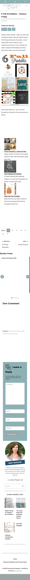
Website (8, 428)
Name (8, 411)
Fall (2, 19)
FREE (12, 19)
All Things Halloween (6, 244)
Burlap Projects (23, 243)
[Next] (28, 277)
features (7, 19)
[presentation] (9, 503)
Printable (4, 20)
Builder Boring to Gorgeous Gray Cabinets (9, 512)
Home (15, 559)
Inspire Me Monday (20, 19)
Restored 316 (18, 571)
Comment (10, 384)
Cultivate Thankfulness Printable (9, 537)
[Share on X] (13, 29)
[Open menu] (26, 6)
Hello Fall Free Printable (12, 196)
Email (8, 420)
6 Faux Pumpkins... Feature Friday (15, 151)
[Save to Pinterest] (25, 2)
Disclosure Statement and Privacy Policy (15, 562)
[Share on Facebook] (9, 29)
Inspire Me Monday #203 (9, 258)
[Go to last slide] (2, 277)
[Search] (22, 486)
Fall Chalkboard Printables (12, 174)
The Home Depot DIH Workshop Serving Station (19, 514)
